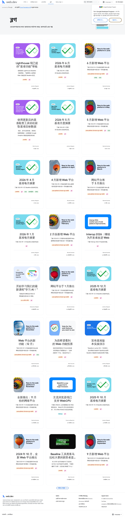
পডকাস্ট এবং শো (83, 506)
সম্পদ (25, 2)
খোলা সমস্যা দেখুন (60, 501)
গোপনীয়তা (9, 514)
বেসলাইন (43, 2)
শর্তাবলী (4, 514)
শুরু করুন (115, 20)
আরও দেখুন (58, 2)
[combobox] (91, 2)
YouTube (103, 501)
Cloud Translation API (25, 7)
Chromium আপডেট (84, 501)
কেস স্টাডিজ (82, 504)
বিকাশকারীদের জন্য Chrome (85, 498)
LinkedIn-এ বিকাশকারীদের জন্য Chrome (111, 504)
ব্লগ (51, 2)
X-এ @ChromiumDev (107, 498)
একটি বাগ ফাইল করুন (61, 498)
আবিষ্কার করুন (33, 2)
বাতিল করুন (101, 20)
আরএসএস (104, 506)
